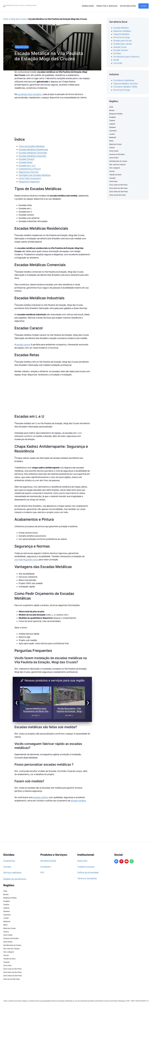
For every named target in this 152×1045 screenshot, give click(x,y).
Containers (45, 867)
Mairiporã (112, 137)
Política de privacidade (87, 872)
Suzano (112, 171)
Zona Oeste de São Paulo (118, 191)
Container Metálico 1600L (125, 87)
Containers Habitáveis (123, 80)
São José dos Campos (117, 164)
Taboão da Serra (115, 175)
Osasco (112, 147)
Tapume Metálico (121, 34)
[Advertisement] (52, 118)
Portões (117, 53)
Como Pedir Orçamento (30, 178)
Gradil (116, 60)
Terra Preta (113, 181)
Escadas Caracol (26, 159)
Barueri (111, 110)
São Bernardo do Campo (118, 161)
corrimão (18, 559)
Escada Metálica (121, 28)
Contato (143, 6)
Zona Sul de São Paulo (117, 195)
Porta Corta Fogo (121, 37)
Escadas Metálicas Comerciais (33, 153)
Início (5, 19)
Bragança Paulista (115, 114)
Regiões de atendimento (14, 879)
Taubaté (112, 178)
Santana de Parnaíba (117, 154)
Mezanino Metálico (122, 31)
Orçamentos (9, 861)
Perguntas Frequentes (29, 181)
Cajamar (112, 124)
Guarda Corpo (120, 47)
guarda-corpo (31, 559)
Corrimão (117, 63)
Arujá (111, 107)
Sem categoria (114, 168)
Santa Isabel (113, 151)
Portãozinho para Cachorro (126, 56)
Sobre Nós (82, 861)
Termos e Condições (87, 878)
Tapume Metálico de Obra (125, 83)
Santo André (113, 158)
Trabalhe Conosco (86, 867)
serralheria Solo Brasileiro (30, 94)
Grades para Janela (122, 44)
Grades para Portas (122, 40)
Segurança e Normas (28, 172)
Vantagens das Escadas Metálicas (34, 175)
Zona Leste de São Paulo (118, 185)
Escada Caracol (120, 50)
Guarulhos (113, 131)
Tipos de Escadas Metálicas (32, 146)
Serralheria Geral (48, 861)
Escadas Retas (25, 162)
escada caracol (23, 344)
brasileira (112, 117)
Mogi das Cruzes (18, 19)
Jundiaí (112, 134)
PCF (42, 872)
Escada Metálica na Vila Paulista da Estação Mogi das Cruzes (48, 56)
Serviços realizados (12, 872)
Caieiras (112, 120)
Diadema (112, 127)
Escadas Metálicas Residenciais (33, 149)
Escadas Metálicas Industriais (32, 156)
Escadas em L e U (27, 165)
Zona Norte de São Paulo (118, 188)
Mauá (111, 141)
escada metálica (40, 797)
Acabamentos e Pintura (30, 169)
